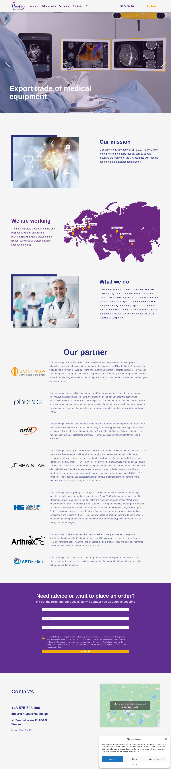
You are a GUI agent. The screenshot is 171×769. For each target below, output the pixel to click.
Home (134, 764)
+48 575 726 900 (126, 6)
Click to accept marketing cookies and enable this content (130, 705)
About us (35, 6)
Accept (112, 759)
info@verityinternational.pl (29, 713)
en (87, 6)
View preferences (156, 759)
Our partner (64, 6)
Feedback (151, 6)
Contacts (77, 6)
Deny (134, 759)
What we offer (49, 6)
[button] (165, 739)
